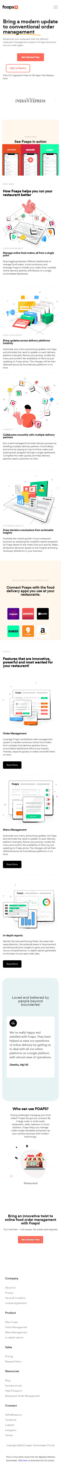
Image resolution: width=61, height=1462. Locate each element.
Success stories (13, 1385)
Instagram (10, 1430)
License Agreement (16, 1303)
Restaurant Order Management (22, 1395)
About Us (10, 1287)
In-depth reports (14, 1337)
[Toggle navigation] (56, 7)
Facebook (10, 1419)
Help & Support (13, 1390)
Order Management (16, 1327)
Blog (7, 1380)
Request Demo (13, 1361)
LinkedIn (9, 1425)
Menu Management (16, 1332)
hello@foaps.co (13, 1414)
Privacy (9, 1292)
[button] (30, 57)
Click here (23, 1460)
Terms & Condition (15, 1298)
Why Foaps (11, 1322)
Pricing (9, 1356)
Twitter (9, 1435)
